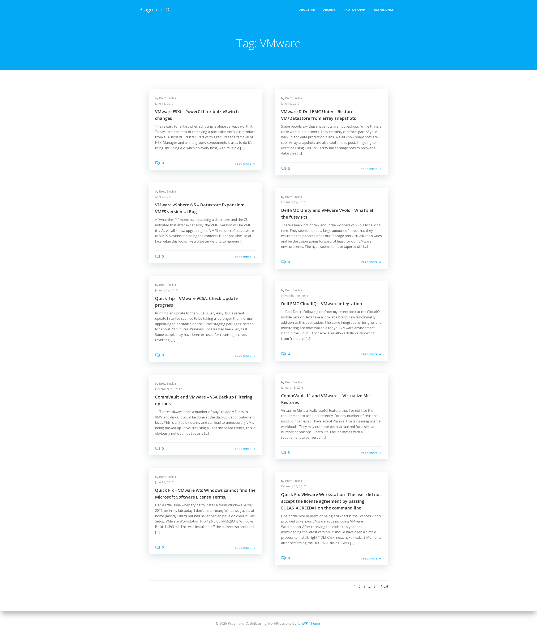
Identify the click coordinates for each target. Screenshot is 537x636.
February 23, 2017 (293, 486)
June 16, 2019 (290, 104)
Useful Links (384, 10)
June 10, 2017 (164, 482)
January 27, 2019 (166, 290)
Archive (329, 10)
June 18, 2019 (164, 104)
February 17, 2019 (293, 202)
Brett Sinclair (167, 98)
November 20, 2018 (294, 296)
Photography (355, 10)
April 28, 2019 (164, 197)
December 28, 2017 (168, 389)
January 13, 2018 (292, 387)
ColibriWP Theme (306, 623)
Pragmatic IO (154, 9)
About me (307, 10)
